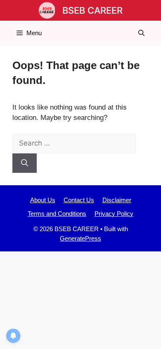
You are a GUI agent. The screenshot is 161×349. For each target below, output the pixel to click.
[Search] (24, 163)
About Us (42, 199)
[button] (141, 33)
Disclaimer (116, 199)
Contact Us (79, 199)
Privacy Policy (114, 213)
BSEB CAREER (92, 10)
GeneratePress (80, 238)
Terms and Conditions (57, 213)
